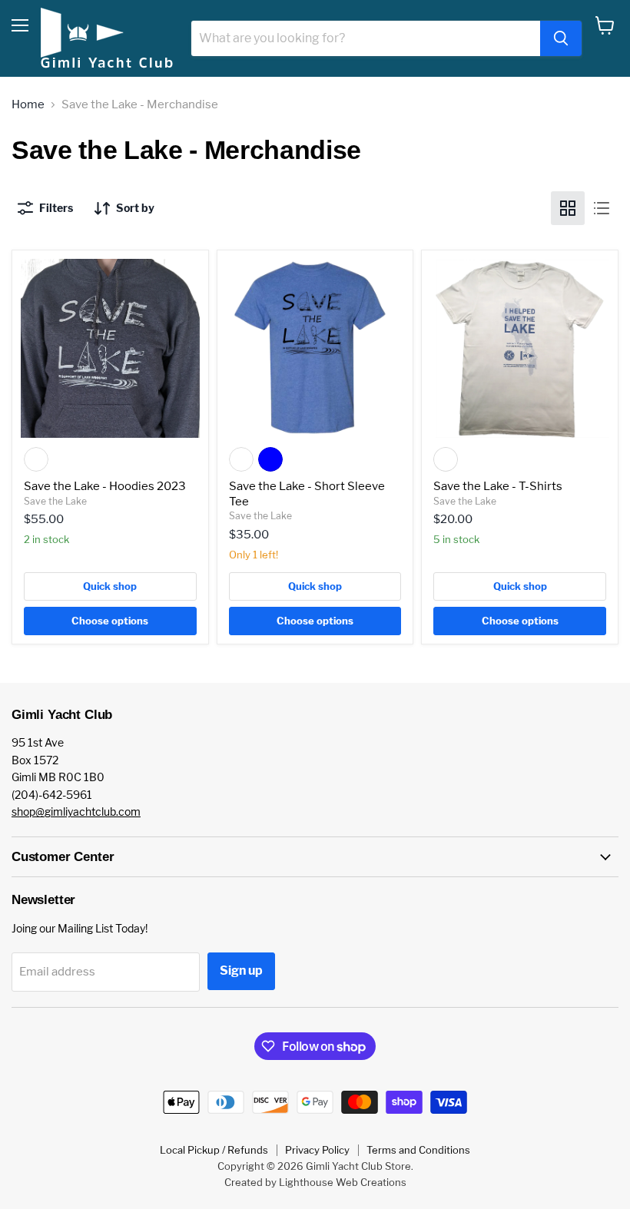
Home (28, 104)
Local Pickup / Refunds (214, 1150)
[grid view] (568, 208)
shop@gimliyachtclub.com (76, 811)
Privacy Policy (317, 1150)
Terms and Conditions (418, 1150)
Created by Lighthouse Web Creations (315, 1182)
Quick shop (110, 586)
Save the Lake (55, 501)
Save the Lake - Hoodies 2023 (105, 486)
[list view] (601, 208)
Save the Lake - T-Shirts (497, 486)
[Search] (561, 38)
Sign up (241, 970)
